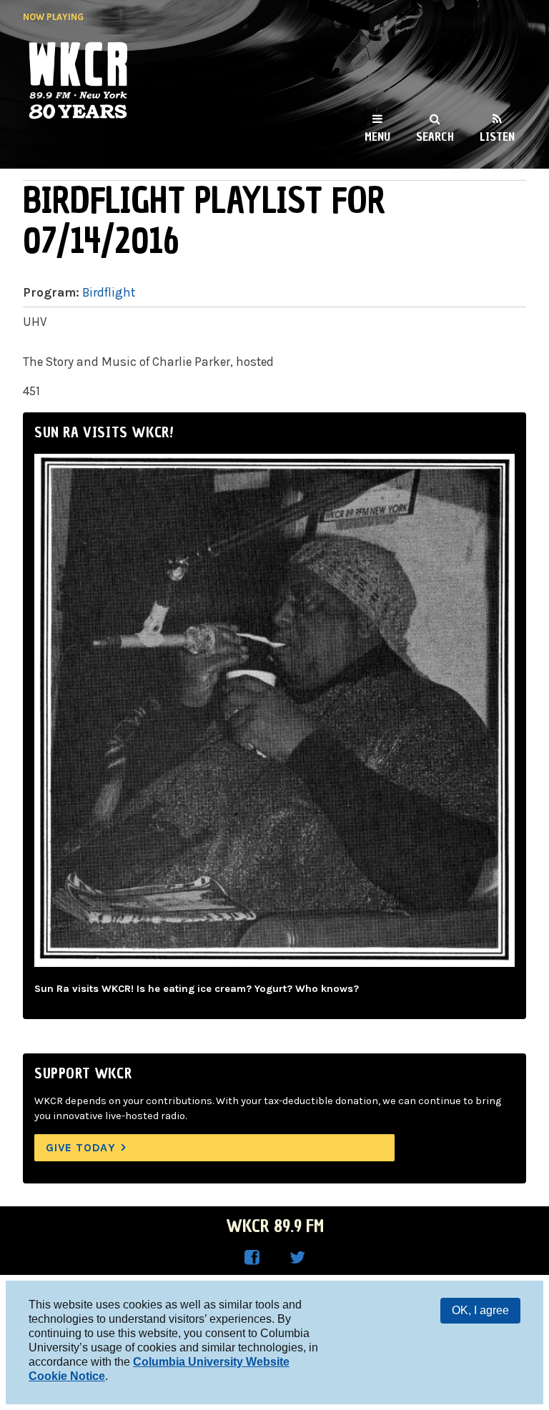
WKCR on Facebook (251, 1257)
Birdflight (108, 292)
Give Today (81, 1147)
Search (435, 136)
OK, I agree (480, 1310)
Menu (377, 136)
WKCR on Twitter (297, 1257)
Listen (497, 136)
